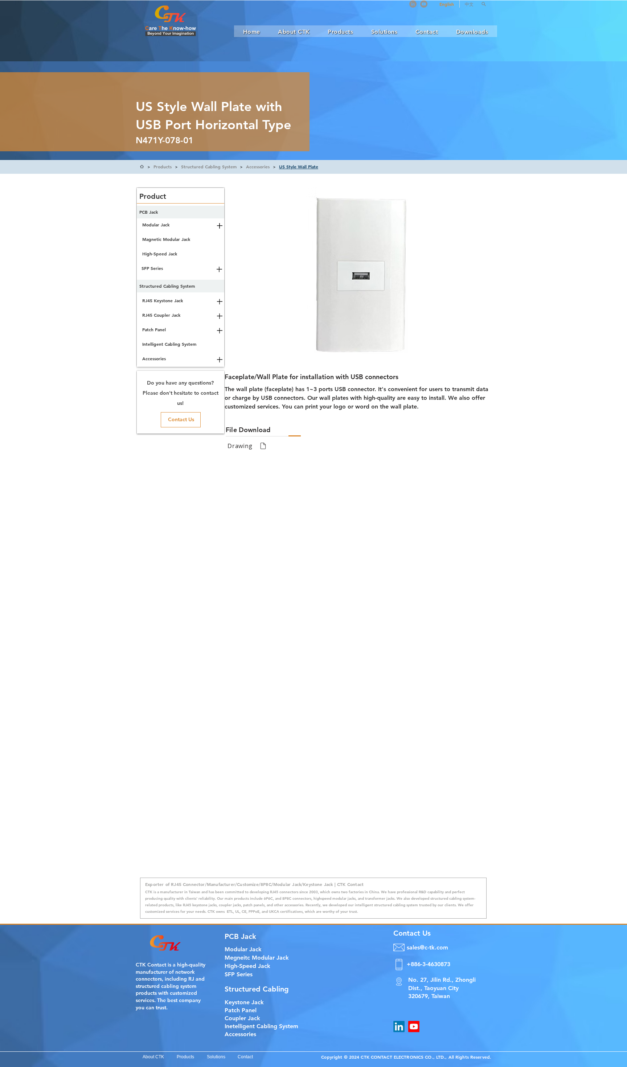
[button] (483, 4)
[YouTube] (423, 4)
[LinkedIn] (413, 4)
